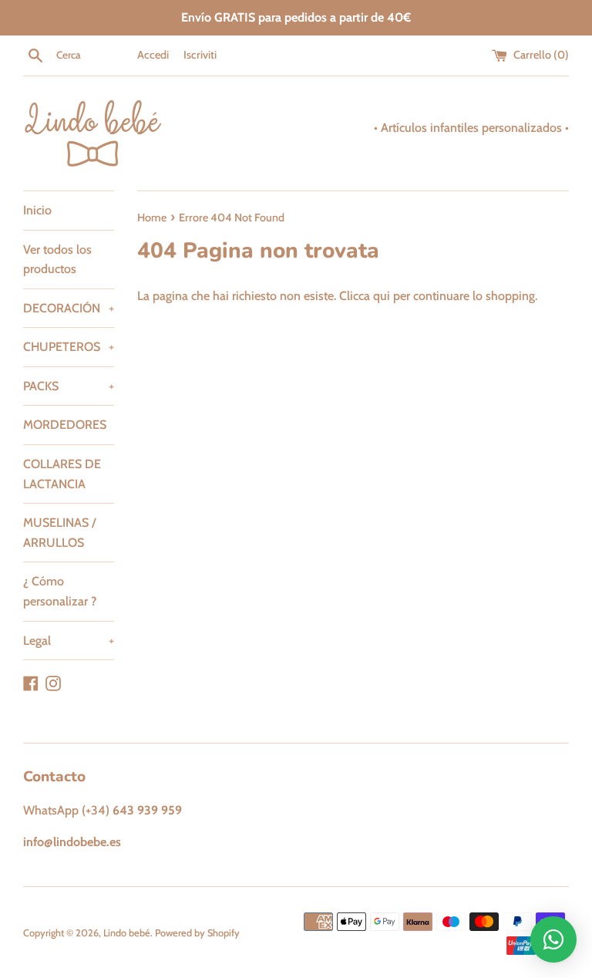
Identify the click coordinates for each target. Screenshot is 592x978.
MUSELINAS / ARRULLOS (59, 532)
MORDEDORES (64, 424)
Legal (68, 640)
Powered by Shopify (197, 933)
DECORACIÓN (68, 308)
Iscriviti (200, 55)
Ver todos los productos (57, 259)
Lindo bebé (126, 933)
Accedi (153, 55)
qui (381, 295)
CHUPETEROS (68, 346)
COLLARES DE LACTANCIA (62, 474)
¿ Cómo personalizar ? (59, 591)
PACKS (68, 386)
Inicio (37, 210)
